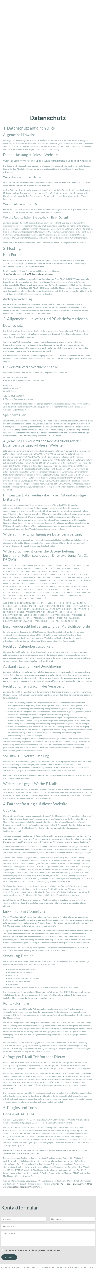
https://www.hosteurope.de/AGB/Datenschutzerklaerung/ (28, 274)
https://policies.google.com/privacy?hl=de (74, 1184)
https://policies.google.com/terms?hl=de (24, 1187)
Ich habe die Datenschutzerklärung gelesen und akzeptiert (32, 1250)
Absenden (9, 1257)
